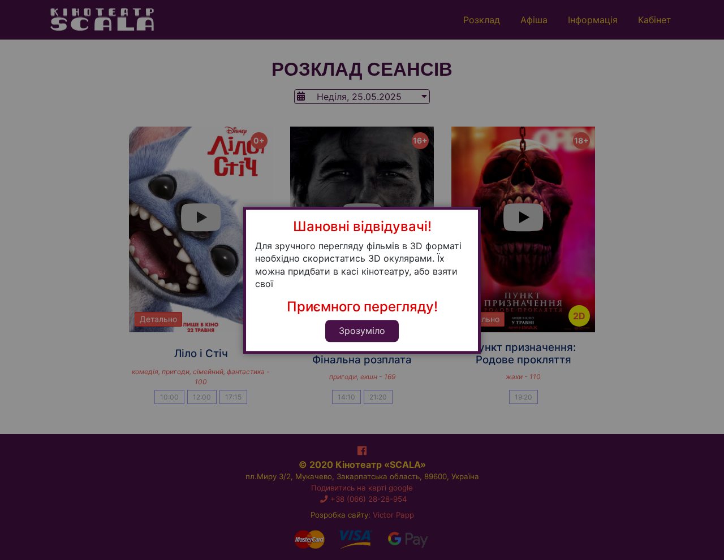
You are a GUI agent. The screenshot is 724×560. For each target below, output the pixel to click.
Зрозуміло (362, 330)
